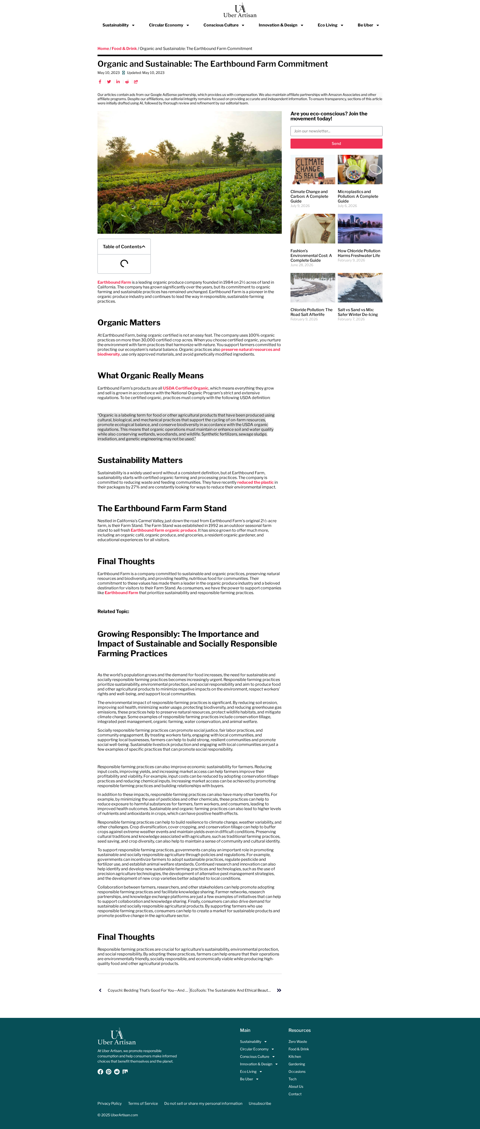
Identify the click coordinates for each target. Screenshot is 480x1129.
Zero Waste (297, 1041)
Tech (292, 1079)
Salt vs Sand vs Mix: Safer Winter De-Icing (358, 312)
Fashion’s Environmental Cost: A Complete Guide (311, 255)
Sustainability (115, 25)
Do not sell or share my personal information (203, 1103)
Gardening (296, 1064)
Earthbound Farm (114, 282)
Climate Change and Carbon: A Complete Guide (309, 196)
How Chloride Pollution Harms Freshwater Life (359, 253)
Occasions (297, 1071)
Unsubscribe (260, 1103)
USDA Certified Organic (185, 388)
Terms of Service (143, 1103)
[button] (144, 246)
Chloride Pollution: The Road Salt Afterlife (311, 312)
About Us (295, 1086)
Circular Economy (166, 25)
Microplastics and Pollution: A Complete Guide (358, 196)
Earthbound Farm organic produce (163, 530)
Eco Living (328, 25)
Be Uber (365, 25)
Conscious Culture (221, 25)
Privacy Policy (110, 1103)
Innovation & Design (278, 25)
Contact (295, 1094)
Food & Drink (124, 48)
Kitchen (294, 1056)
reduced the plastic (255, 482)
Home (103, 48)
